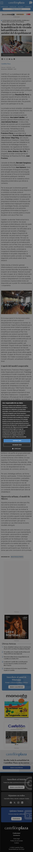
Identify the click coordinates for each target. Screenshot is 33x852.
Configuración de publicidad (9, 433)
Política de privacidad (21, 437)
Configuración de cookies (8, 437)
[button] (16, 449)
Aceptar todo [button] (17, 440)
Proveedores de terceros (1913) (15, 419)
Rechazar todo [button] (17, 445)
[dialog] (16, 426)
